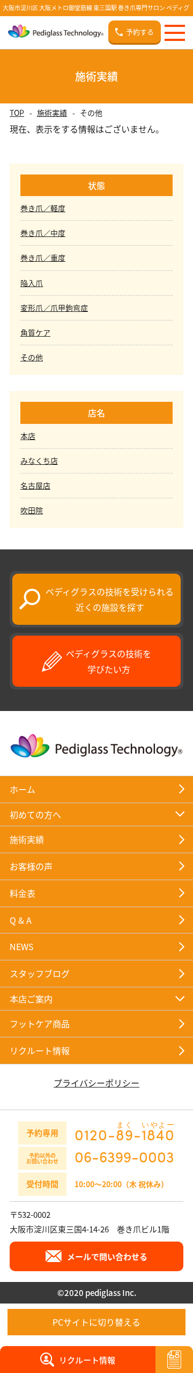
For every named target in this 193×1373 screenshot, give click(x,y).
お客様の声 (31, 866)
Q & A (21, 920)
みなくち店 (39, 460)
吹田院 (31, 510)
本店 (27, 435)
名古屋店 (35, 485)
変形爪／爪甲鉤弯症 (54, 307)
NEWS (22, 946)
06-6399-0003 (124, 1156)
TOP (17, 112)
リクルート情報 (40, 1050)
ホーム (22, 789)
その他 (31, 357)
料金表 (22, 893)
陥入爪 (31, 282)
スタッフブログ (40, 973)
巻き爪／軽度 (42, 208)
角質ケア (35, 332)
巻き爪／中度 (42, 232)
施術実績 (52, 112)
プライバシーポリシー (96, 1082)
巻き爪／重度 (42, 257)
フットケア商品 (40, 1023)
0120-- (125, 1131)
